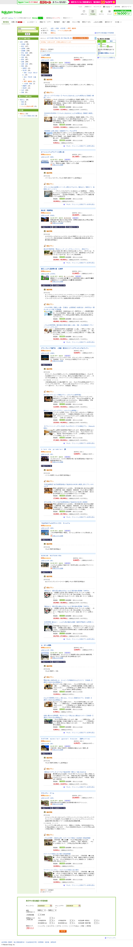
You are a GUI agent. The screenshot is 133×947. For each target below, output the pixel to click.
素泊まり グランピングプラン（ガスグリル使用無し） (61, 410)
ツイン (66, 926)
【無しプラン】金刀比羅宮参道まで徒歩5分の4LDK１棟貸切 (65, 502)
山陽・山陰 (24, 64)
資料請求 (53, 942)
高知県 (25, 88)
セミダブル (51, 926)
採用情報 (41, 942)
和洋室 (89, 926)
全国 (52, 28)
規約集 (47, 942)
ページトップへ (111, 938)
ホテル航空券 (107, 46)
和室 (82, 926)
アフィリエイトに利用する (107, 57)
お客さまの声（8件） (47, 560)
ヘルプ (80, 6)
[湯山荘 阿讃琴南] (75, 218)
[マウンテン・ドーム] (67, 801)
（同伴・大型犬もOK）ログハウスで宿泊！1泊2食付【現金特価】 (67, 838)
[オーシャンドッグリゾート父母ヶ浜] (67, 160)
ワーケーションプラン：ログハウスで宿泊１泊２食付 (61, 870)
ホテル (104, 44)
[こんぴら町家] (67, 63)
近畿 (22, 61)
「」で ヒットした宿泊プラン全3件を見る (80, 732)
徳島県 (25, 68)
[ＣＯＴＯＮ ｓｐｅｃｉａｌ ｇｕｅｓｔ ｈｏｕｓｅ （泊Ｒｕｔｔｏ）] (67, 746)
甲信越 (23, 55)
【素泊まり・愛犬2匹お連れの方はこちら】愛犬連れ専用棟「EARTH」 (67, 606)
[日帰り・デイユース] (58, 227)
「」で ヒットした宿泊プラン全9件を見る (80, 146)
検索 (63, 931)
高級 (22, 102)
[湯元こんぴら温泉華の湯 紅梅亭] (77, 276)
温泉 (22, 104)
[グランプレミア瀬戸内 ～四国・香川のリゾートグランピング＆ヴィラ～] (67, 356)
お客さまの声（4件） (47, 743)
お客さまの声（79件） (48, 650)
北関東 (23, 48)
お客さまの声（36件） (48, 528)
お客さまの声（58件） (48, 157)
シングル (42, 926)
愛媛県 (25, 86)
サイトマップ (97, 6)
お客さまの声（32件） (48, 798)
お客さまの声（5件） (47, 454)
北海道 (23, 44)
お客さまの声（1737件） (48, 274)
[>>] (96, 38)
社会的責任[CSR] (31, 942)
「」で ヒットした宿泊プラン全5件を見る (80, 443)
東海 (22, 59)
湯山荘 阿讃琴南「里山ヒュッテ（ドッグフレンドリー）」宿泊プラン (66, 249)
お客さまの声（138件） (48, 353)
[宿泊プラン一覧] (46, 75)
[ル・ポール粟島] (67, 653)
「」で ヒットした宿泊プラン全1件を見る (80, 204)
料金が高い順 (68, 38)
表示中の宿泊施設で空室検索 (105, 33)
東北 (22, 46)
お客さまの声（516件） (48, 215)
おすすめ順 (50, 38)
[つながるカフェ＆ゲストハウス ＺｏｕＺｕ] (67, 531)
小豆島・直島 (28, 83)
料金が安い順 (59, 38)
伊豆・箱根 (24, 53)
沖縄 (22, 92)
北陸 (22, 57)
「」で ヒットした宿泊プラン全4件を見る (80, 639)
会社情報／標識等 (6, 942)
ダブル (59, 926)
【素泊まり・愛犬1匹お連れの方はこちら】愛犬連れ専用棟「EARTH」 (67, 591)
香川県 (63, 28)
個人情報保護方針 (19, 942)
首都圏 (23, 50)
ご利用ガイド (88, 6)
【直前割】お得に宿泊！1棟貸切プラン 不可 (60, 131)
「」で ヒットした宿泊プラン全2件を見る (80, 342)
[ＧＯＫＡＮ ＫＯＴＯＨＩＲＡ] (67, 563)
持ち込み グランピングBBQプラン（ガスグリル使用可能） (63, 395)
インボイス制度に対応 (28, 116)
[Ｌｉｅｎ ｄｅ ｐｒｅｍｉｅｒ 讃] (67, 457)
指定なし (53, 30)
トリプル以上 (75, 926)
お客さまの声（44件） (48, 60)
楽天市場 (117, 6)
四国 (57, 28)
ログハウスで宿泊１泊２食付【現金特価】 (57, 854)
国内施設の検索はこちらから (106, 53)
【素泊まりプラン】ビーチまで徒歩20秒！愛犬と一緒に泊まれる (65, 772)
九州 (22, 90)
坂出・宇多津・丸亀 (30, 77)
